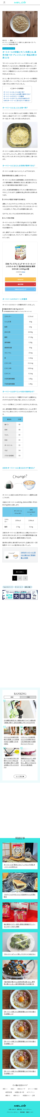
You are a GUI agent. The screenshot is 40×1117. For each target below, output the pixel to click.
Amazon (20, 279)
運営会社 (19, 1109)
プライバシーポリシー (13, 1112)
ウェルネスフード (7, 587)
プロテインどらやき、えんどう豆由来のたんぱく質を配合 (19, 895)
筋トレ (6, 1089)
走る (13, 1089)
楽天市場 (20, 284)
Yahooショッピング (20, 289)
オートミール (18, 587)
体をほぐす (21, 1089)
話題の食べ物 (20, 1092)
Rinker (23, 272)
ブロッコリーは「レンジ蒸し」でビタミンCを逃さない (20, 954)
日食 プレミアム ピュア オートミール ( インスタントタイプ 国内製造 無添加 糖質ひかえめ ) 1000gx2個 (20, 266)
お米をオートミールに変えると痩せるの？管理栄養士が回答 (28, 555)
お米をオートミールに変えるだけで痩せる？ (16, 100)
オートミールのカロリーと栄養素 (13, 96)
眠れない (17, 1095)
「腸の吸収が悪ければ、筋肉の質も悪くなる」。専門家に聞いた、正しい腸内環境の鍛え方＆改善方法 (19, 983)
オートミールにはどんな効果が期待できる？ (17, 94)
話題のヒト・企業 (29, 1095)
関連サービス (29, 1112)
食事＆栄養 (27, 587)
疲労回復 (9, 1092)
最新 (11, 697)
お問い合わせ (12, 1109)
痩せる (8, 1095)
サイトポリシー (27, 1109)
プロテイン (31, 1092)
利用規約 (22, 1112)
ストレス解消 (33, 1089)
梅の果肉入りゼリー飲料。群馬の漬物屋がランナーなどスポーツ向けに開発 (19, 925)
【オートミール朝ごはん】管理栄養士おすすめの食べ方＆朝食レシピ (20, 1013)
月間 (28, 697)
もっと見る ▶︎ (20, 776)
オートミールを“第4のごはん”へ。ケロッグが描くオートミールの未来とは (19, 866)
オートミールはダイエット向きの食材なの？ (16, 98)
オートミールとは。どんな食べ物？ (14, 92)
